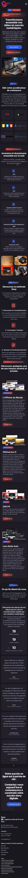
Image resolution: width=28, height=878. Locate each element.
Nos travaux (4, 852)
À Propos (3, 850)
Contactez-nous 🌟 (14, 804)
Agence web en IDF (6, 812)
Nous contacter (14, 47)
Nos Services (5, 848)
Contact (3, 854)
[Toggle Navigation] (26, 4)
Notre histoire (16, 10)
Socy (10, 10)
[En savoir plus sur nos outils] (7, 115)
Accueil (3, 846)
